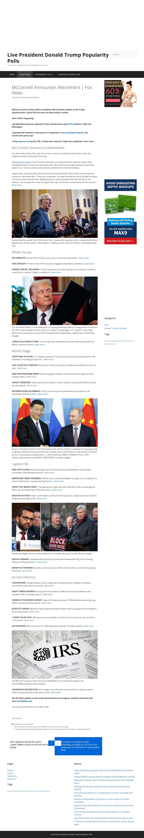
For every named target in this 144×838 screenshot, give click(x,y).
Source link (17, 718)
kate (119, 341)
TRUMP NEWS (24, 74)
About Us (11, 779)
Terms (10, 773)
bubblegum (113, 341)
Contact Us (12, 776)
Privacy (10, 770)
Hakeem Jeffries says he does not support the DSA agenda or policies (104, 776)
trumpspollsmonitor (110, 344)
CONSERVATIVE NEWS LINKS (69, 74)
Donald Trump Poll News (23, 724)
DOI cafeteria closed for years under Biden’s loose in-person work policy (41, 727)
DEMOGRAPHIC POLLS (44, 74)
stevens (132, 341)
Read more (16, 185)
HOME (12, 74)
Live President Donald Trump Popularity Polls (58, 57)
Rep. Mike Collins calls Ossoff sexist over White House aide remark (103, 818)
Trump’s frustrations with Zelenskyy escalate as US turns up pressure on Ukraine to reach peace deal (52, 729)
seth (122, 341)
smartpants (127, 341)
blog (106, 324)
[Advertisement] (72, 16)
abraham (107, 341)
